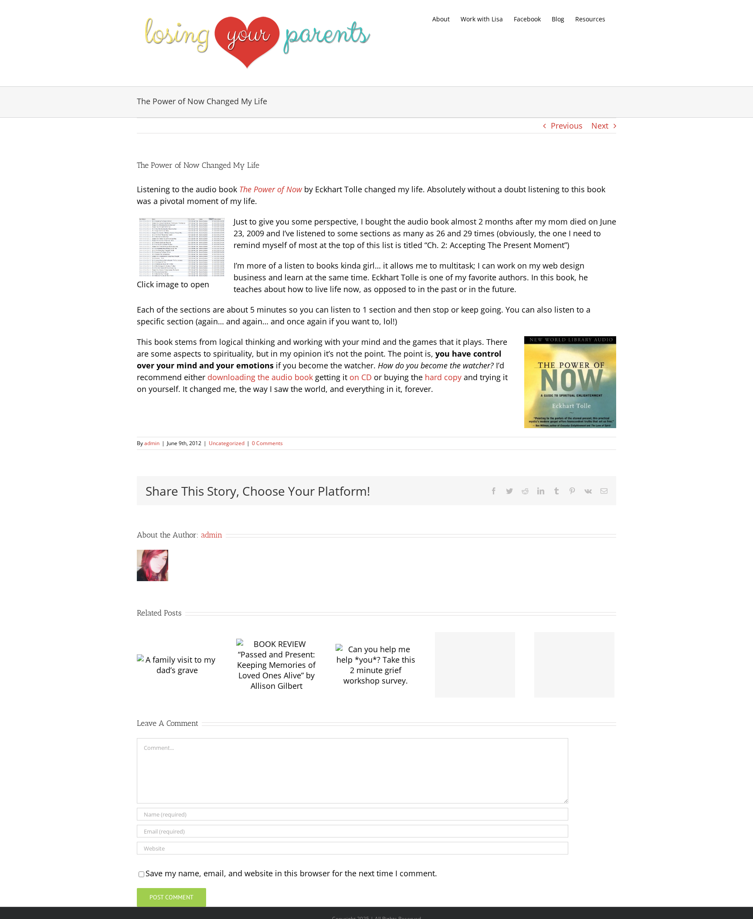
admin (151, 443)
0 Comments (267, 443)
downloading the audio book (260, 377)
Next (599, 125)
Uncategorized (226, 443)
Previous (567, 125)
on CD (360, 377)
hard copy (443, 377)
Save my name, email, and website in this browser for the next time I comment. (291, 873)
